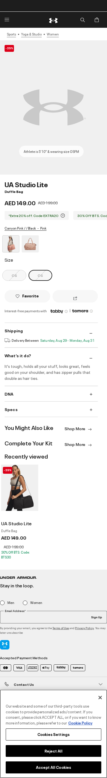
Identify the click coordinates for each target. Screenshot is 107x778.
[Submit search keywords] (82, 19)
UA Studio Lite (16, 523)
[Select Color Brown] (30, 243)
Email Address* (15, 610)
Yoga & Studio (31, 34)
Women (53, 34)
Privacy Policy (84, 628)
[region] (53, 734)
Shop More (75, 428)
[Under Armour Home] (53, 19)
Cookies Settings (53, 734)
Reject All (53, 750)
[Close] (100, 697)
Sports (11, 34)
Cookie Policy (80, 722)
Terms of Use (61, 628)
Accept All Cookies (53, 767)
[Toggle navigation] (7, 20)
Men (10, 603)
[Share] (75, 298)
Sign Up (96, 617)
